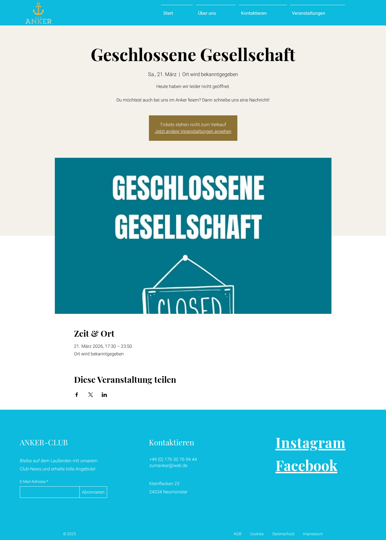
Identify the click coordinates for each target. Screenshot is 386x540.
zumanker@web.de (168, 465)
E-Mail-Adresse (33, 482)
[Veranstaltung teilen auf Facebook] (76, 394)
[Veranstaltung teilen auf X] (90, 394)
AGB (238, 534)
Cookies (257, 534)
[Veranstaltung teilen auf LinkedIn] (104, 394)
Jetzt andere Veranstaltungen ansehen (193, 131)
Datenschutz (283, 534)
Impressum (313, 534)
